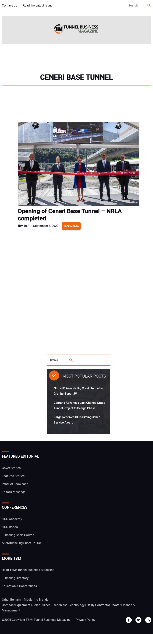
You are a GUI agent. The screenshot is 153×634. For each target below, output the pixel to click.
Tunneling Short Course (18, 535)
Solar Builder (41, 605)
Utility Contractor (98, 605)
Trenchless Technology (68, 605)
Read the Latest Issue (37, 5)
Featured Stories (13, 476)
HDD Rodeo (10, 527)
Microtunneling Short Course (22, 543)
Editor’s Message (14, 492)
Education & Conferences (19, 586)
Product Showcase (15, 484)
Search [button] (149, 5)
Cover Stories (11, 468)
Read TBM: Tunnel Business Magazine (28, 570)
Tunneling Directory (15, 578)
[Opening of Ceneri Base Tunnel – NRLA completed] (78, 164)
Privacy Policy (85, 619)
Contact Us (9, 5)
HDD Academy (12, 519)
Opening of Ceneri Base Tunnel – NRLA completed (70, 215)
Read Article (71, 226)
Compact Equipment (16, 605)
